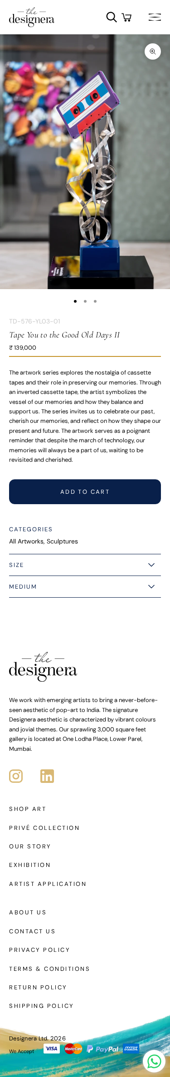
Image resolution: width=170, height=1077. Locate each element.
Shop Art (27, 809)
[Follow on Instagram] (16, 776)
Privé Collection (44, 828)
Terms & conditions (49, 969)
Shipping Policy (41, 1006)
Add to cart (85, 492)
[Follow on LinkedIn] (47, 776)
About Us (28, 912)
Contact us (32, 931)
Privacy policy (39, 950)
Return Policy (38, 987)
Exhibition (30, 865)
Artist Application (48, 884)
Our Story (30, 846)
